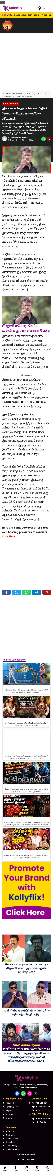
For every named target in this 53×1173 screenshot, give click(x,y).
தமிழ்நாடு (10, 1103)
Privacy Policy (12, 1149)
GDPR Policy (11, 1145)
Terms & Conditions (14, 1138)
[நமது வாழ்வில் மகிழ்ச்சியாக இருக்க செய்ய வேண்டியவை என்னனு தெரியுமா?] (7, 25)
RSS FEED (31, 1159)
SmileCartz (37, 1110)
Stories (16, 1171)
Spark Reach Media (41, 1106)
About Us (10, 1131)
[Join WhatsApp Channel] (39, 8)
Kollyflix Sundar (39, 1103)
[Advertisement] (26, 58)
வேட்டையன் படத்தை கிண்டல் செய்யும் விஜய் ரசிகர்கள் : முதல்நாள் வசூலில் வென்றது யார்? (26, 967)
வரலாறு (9, 1118)
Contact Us (11, 1135)
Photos (26, 1171)
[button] (43, 8)
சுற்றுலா (9, 1110)
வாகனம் (9, 1114)
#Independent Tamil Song (26, 15)
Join (47, 1171)
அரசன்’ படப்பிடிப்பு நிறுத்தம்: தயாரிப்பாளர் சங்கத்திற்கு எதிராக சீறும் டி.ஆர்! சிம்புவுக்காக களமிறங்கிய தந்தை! (26, 1056)
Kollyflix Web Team (18, 137)
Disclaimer (10, 1142)
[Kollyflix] (12, 8)
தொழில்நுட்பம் (12, 1106)
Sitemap (22, 1159)
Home (5, 1171)
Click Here (8, 536)
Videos (37, 1171)
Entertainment (16, 94)
